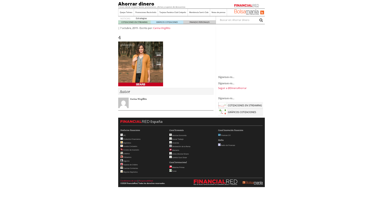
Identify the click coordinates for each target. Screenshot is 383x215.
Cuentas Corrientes (130, 168)
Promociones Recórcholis (145, 12)
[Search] (261, 20)
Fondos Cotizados (130, 146)
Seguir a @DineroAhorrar (232, 88)
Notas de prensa (218, 12)
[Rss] (262, 12)
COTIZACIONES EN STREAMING (134, 22)
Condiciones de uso (128, 180)
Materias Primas (178, 167)
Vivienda (175, 143)
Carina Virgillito (161, 28)
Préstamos (127, 157)
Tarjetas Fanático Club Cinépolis (172, 12)
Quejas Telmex (126, 12)
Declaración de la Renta (181, 146)
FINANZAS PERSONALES (200, 22)
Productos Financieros (131, 139)
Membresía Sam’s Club (198, 12)
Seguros (126, 161)
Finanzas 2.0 (225, 135)
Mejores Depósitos (130, 172)
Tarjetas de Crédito (130, 164)
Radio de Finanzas (228, 145)
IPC (124, 135)
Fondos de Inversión (131, 150)
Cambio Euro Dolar (179, 157)
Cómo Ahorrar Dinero (180, 154)
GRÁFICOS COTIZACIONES (167, 22)
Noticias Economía (179, 135)
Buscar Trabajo (178, 139)
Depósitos (127, 143)
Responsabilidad (146, 180)
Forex (174, 171)
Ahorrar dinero (136, 4)
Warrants (175, 150)
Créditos (126, 153)
